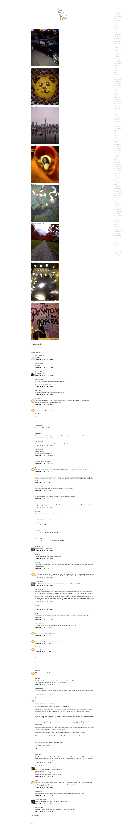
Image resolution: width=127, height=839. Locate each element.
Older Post (90, 821)
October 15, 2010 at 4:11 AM (44, 359)
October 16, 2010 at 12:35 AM (44, 651)
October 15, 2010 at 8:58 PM (44, 585)
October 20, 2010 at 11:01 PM (44, 751)
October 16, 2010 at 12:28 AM (44, 627)
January (116, 34)
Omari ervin (38, 546)
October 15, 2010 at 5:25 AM (44, 438)
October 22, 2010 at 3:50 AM (44, 787)
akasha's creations (39, 799)
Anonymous (38, 589)
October (116, 14)
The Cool (37, 765)
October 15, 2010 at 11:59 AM (44, 482)
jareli (36, 467)
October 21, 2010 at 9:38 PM (44, 776)
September (117, 16)
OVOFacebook (118, 251)
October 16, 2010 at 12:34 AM (44, 643)
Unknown (37, 398)
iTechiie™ (37, 371)
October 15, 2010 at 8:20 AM (44, 463)
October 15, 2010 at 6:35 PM (44, 568)
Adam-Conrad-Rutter (40, 502)
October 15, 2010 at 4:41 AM (44, 422)
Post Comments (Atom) (42, 824)
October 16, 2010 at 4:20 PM (44, 675)
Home (62, 821)
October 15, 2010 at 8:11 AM (44, 455)
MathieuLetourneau (39, 697)
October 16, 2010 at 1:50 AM (44, 659)
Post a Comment (35, 815)
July (115, 23)
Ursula (36, 754)
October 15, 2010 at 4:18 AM (44, 367)
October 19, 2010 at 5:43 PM (44, 694)
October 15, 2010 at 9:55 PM (44, 619)
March (116, 31)
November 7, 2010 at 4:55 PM (44, 803)
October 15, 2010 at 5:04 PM (44, 558)
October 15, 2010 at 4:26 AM (44, 394)
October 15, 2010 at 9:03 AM (44, 471)
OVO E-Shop (117, 250)
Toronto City (38, 581)
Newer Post (34, 821)
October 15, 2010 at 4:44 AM (44, 430)
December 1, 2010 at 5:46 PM (44, 811)
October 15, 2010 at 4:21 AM (44, 386)
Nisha (36, 678)
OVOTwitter (117, 255)
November (117, 13)
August (116, 18)
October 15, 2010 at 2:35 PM (44, 508)
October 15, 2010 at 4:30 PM (44, 519)
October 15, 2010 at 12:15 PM (44, 490)
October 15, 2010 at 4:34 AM (44, 404)
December (117, 36)
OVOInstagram (118, 253)
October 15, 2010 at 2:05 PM (44, 498)
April (115, 29)
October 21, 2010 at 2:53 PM (44, 762)
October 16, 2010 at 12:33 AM (44, 635)
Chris (36, 459)
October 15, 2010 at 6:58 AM (44, 446)
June (115, 25)
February (116, 11)
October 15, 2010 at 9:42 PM (44, 602)
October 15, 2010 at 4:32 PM (44, 535)
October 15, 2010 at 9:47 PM (44, 610)
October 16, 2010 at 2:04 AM (44, 667)
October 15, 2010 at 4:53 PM (44, 550)
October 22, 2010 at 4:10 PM (44, 795)
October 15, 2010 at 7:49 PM (44, 578)
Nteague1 (37, 631)
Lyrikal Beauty (38, 355)
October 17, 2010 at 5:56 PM (44, 684)
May (115, 27)
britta (36, 670)
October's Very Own (8, 12)
